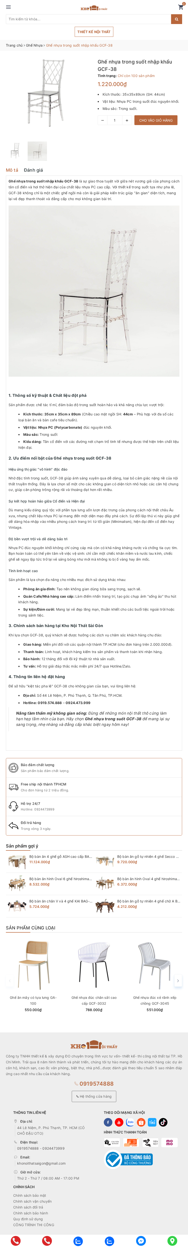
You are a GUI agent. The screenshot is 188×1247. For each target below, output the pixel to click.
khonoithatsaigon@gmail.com (41, 1163)
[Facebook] (141, 1241)
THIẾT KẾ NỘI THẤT (93, 32)
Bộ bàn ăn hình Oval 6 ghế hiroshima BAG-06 (66, 879)
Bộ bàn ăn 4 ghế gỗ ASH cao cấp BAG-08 (63, 856)
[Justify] (176, 19)
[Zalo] (78, 1241)
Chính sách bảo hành (30, 1213)
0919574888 (96, 1083)
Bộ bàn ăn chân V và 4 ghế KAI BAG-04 (61, 901)
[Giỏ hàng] (180, 8)
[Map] (172, 1241)
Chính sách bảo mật (29, 1195)
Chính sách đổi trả (28, 1207)
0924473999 (44, 809)
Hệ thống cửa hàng (95, 1096)
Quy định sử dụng (28, 1219)
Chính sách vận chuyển (32, 1201)
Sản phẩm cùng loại (30, 927)
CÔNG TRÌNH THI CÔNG (33, 1225)
